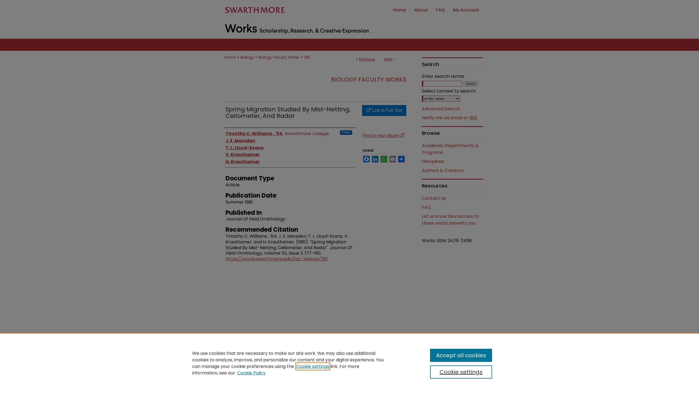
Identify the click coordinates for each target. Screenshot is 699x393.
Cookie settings (312, 366)
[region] (349, 363)
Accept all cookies (461, 355)
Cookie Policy (251, 373)
